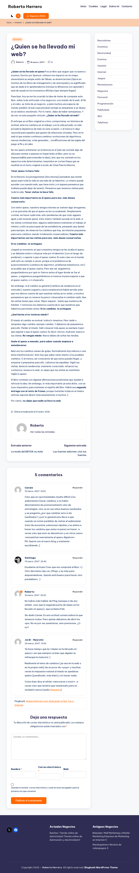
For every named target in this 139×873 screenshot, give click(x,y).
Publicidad (103, 109)
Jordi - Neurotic (34, 639)
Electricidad (104, 53)
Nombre (16, 769)
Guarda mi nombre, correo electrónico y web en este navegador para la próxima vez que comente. (45, 789)
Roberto (37, 425)
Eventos (102, 59)
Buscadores (104, 40)
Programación (105, 103)
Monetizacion (105, 84)
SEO (99, 116)
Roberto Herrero (25, 6)
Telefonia (102, 122)
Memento (55, 689)
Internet (17, 39)
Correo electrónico (49, 769)
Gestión (101, 65)
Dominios (102, 46)
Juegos (101, 78)
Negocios (102, 91)
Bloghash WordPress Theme (101, 867)
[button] (36, 16)
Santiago (30, 557)
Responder (78, 487)
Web (66, 769)
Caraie (29, 487)
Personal (102, 97)
